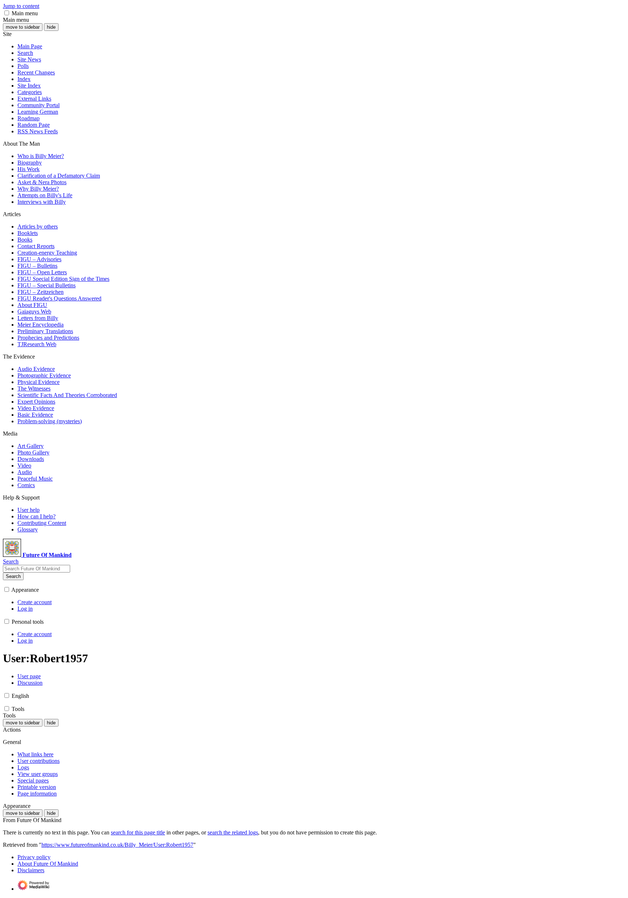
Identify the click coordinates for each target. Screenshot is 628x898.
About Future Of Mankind (47, 864)
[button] (6, 13)
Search (13, 576)
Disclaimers (30, 870)
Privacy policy (34, 857)
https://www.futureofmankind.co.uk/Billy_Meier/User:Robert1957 (117, 845)
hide (51, 27)
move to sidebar (23, 27)
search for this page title (138, 832)
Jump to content (21, 6)
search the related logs (233, 832)
